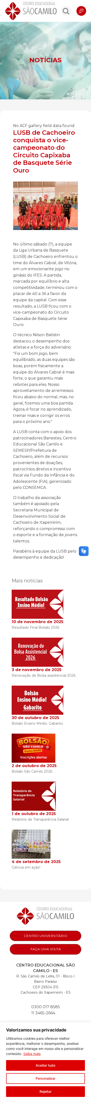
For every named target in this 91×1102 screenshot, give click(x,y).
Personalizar (45, 1078)
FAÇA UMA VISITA (45, 949)
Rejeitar (45, 1091)
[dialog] (45, 1062)
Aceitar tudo (45, 1065)
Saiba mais (32, 1054)
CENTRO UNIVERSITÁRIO (45, 936)
